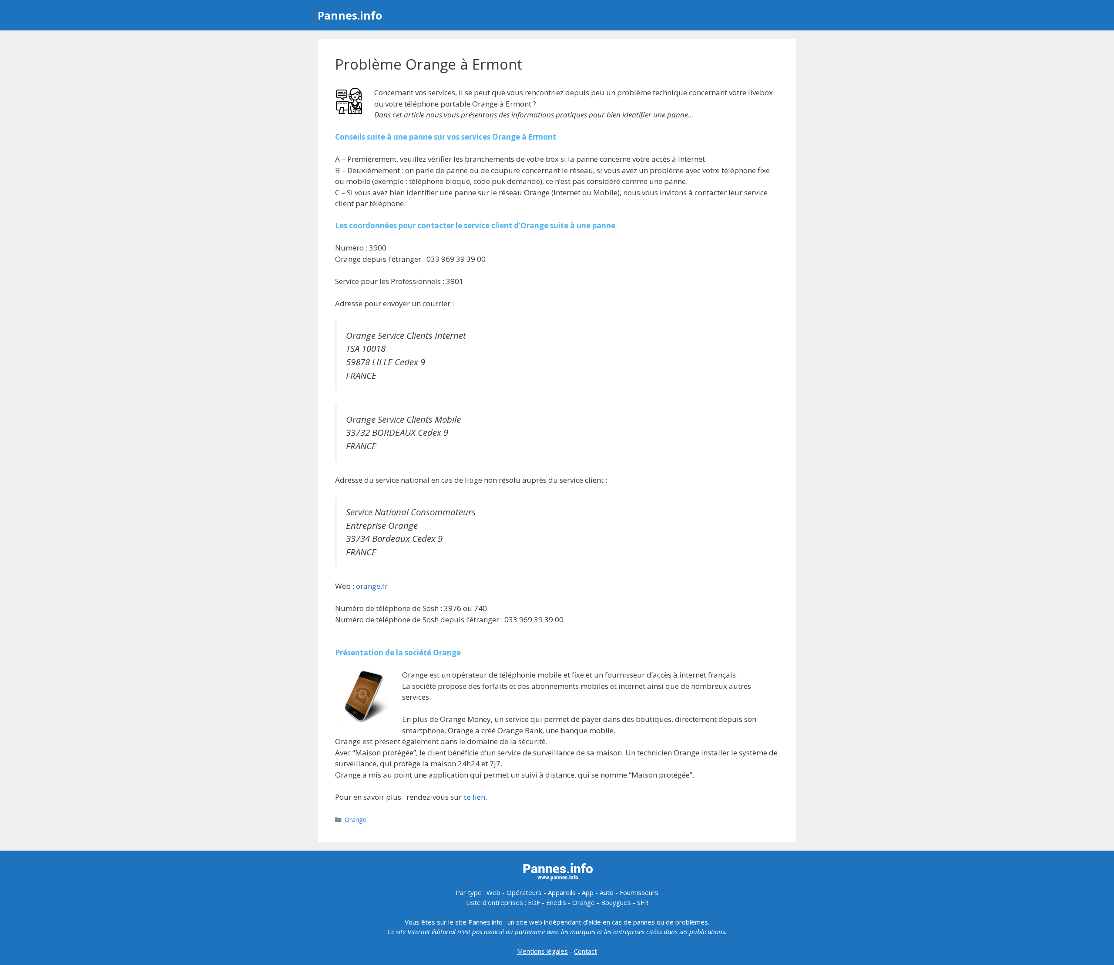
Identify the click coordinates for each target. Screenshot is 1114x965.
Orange (355, 819)
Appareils (562, 892)
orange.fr (372, 586)
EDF (534, 902)
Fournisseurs (639, 892)
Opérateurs (524, 892)
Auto (607, 892)
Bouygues (616, 902)
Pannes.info (350, 15)
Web (493, 892)
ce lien (474, 797)
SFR (642, 902)
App (588, 892)
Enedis (556, 902)
